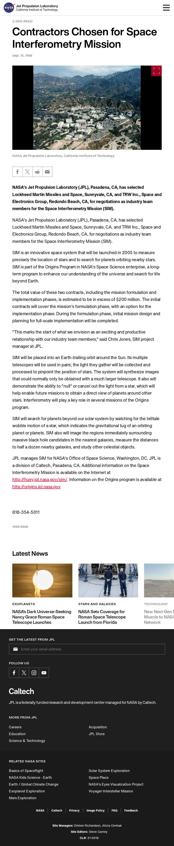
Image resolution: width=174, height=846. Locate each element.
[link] (87, 108)
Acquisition (98, 727)
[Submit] (14, 649)
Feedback (131, 810)
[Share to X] (27, 172)
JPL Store (97, 733)
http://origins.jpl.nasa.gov (36, 487)
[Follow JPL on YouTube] (44, 673)
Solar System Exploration (109, 770)
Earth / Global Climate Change (33, 784)
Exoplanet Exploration (27, 791)
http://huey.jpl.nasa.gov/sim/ (39, 479)
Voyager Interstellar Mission (111, 791)
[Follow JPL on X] (24, 673)
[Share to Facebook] (17, 172)
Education (17, 733)
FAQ (114, 810)
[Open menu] (166, 7)
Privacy (74, 810)
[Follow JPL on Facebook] (14, 673)
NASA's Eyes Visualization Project (116, 784)
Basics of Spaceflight (26, 770)
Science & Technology (27, 740)
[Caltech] (21, 691)
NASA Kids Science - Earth (30, 777)
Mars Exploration (22, 797)
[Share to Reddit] (37, 172)
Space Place (98, 777)
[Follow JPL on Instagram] (34, 673)
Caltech (56, 810)
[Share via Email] (47, 172)
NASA (40, 810)
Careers (15, 727)
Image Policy (96, 810)
